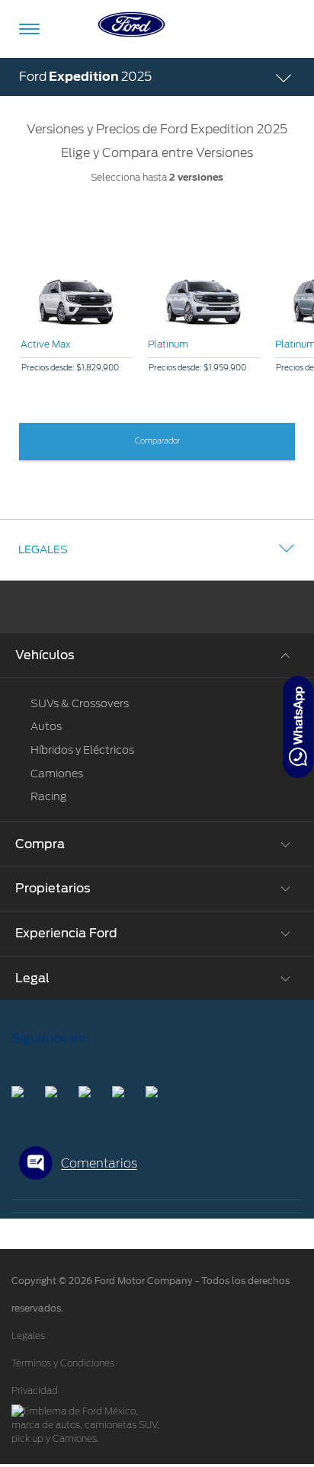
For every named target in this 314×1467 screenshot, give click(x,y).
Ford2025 (85, 76)
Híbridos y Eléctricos (82, 750)
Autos (46, 726)
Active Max (46, 344)
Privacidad (34, 1390)
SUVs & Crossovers (79, 703)
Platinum (168, 344)
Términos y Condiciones (62, 1363)
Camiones (56, 773)
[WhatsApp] (298, 727)
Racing (48, 796)
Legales (43, 549)
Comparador (157, 441)
